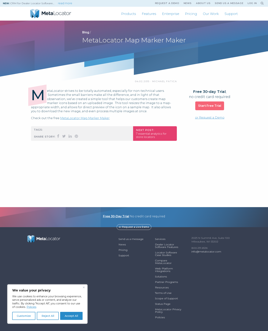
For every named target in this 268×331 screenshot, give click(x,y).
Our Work (211, 14)
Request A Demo (167, 3)
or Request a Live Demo (134, 227)
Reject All (48, 316)
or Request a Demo (209, 117)
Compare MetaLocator (163, 262)
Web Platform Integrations (164, 270)
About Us (203, 3)
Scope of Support (166, 298)
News (188, 3)
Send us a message (229, 3)
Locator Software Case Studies (166, 254)
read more (65, 3)
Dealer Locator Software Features (166, 246)
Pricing (191, 14)
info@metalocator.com (206, 251)
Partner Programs (166, 282)
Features (149, 14)
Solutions (161, 276)
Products (128, 14)
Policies (31, 307)
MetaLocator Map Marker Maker (85, 118)
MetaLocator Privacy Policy (168, 311)
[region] (47, 304)
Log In (252, 3)
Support (231, 14)
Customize (24, 316)
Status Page (162, 303)
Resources (162, 287)
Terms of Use (163, 293)
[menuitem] (128, 14)
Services (160, 239)
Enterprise (170, 14)
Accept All (71, 316)
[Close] (83, 287)
